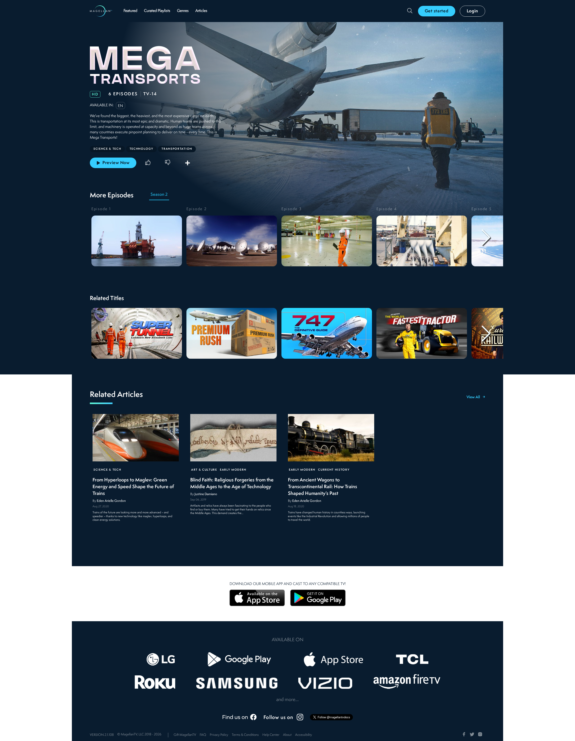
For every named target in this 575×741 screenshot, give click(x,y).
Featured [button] (130, 11)
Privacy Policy (219, 735)
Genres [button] (183, 11)
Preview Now (116, 163)
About (287, 735)
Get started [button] (437, 11)
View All (473, 397)
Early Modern (233, 469)
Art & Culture (204, 469)
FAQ (203, 735)
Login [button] (472, 11)
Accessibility (303, 735)
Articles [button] (201, 11)
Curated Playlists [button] (157, 11)
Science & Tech (107, 469)
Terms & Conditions (245, 735)
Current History (333, 469)
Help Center (270, 735)
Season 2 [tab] (159, 194)
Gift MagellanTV (185, 735)
